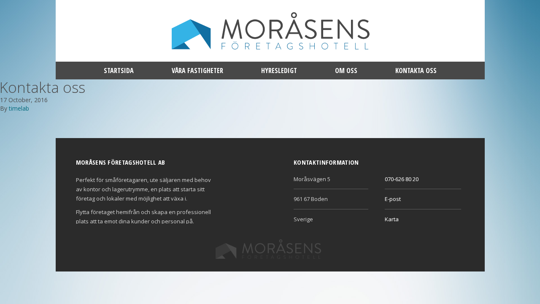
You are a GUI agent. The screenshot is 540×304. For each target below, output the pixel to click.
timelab (19, 108)
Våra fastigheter (197, 70)
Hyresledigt (279, 70)
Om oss (346, 70)
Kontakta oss (416, 70)
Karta (392, 219)
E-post (393, 199)
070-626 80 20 (401, 179)
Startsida (119, 70)
